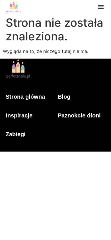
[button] (100, 6)
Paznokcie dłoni (79, 115)
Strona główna (25, 97)
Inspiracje (19, 115)
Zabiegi (16, 134)
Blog (64, 97)
